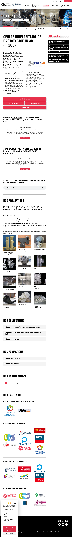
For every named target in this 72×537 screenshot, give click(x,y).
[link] (60, 29)
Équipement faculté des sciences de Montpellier (23, 327)
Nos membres (13, 103)
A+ (57, 1)
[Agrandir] (44, 59)
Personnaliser (9, 533)
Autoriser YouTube (24, 137)
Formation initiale (12, 364)
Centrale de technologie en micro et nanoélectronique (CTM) (58, 47)
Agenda (63, 6)
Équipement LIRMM (12, 339)
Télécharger (6, 383)
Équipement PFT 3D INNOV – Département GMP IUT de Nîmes (23, 333)
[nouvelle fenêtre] (9, 437)
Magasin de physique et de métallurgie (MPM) (57, 55)
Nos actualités (24, 107)
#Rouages (17, 117)
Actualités (55, 6)
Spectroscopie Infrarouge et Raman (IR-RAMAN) (58, 60)
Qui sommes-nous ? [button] (35, 6)
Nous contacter (35, 103)
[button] (65, 29)
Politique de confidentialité (45, 532)
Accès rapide (68, 1)
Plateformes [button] (46, 6)
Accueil (27, 6)
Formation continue (13, 358)
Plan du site (58, 532)
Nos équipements (24, 99)
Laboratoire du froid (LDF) (57, 52)
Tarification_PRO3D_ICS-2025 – (18, 383)
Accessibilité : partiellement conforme (24, 532)
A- (61, 1)
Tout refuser (9, 530)
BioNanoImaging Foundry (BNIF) (57, 42)
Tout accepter (9, 527)
